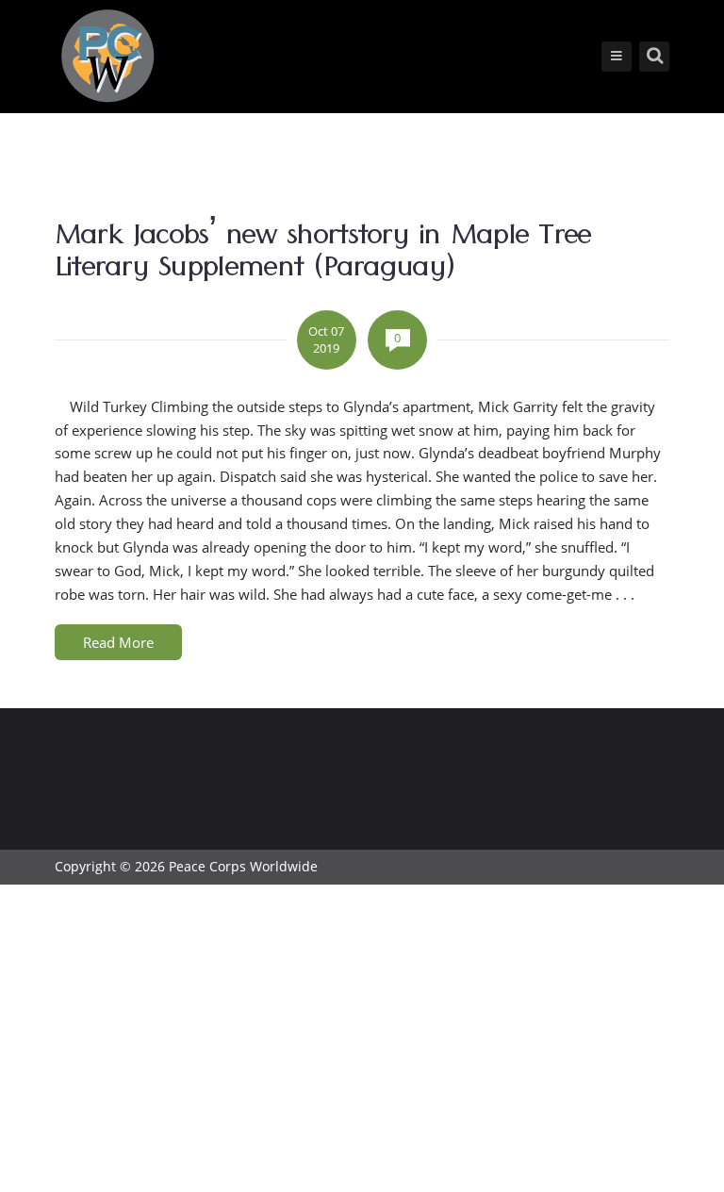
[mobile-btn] (616, 56)
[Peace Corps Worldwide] (107, 58)
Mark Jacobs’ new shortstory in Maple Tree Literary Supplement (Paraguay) (323, 255)
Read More (118, 642)
